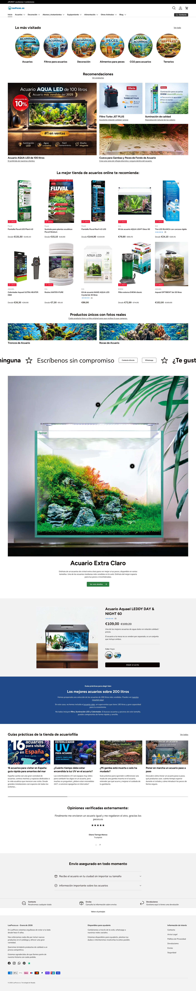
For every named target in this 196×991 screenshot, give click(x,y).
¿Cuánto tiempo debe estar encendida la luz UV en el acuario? (73, 769)
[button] (186, 8)
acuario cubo (89, 704)
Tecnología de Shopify (28, 983)
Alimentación (89, 14)
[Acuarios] (27, 46)
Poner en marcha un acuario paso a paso (166, 769)
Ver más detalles (96, 584)
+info (35, 2)
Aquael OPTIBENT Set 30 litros (168, 292)
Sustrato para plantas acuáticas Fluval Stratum (58, 230)
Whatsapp (62, 360)
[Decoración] (84, 46)
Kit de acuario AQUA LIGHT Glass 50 (134, 229)
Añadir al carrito (132, 665)
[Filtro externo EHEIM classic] (134, 264)
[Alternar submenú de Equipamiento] (80, 14)
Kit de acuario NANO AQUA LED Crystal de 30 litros (95, 293)
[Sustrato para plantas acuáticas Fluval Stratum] (61, 201)
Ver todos (184, 734)
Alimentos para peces (112, 61)
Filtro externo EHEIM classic (130, 292)
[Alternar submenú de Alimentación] (97, 14)
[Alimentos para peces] (112, 46)
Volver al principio (98, 912)
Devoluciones (173, 943)
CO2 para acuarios (140, 61)
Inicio (10, 14)
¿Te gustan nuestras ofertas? (126, 360)
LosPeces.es (17, 983)
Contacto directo (40, 360)
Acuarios (18, 14)
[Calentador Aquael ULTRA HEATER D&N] (24, 264)
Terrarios (169, 61)
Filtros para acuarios (55, 61)
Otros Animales (107, 14)
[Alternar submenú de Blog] (125, 14)
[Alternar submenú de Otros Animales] (115, 14)
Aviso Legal (172, 934)
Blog (121, 14)
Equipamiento (73, 14)
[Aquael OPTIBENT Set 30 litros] (171, 264)
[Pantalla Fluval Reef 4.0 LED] (98, 201)
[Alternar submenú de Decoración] (39, 14)
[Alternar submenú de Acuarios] (24, 14)
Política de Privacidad (176, 939)
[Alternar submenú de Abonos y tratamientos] (63, 14)
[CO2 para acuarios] (140, 46)
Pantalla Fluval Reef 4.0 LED (93, 229)
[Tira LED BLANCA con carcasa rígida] (171, 201)
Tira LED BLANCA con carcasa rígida (171, 229)
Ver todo (177, 27)
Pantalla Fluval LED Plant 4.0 (20, 229)
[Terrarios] (168, 46)
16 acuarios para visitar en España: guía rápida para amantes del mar (27, 769)
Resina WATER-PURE (54, 292)
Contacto (171, 930)
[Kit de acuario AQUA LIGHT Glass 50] (134, 201)
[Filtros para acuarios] (55, 46)
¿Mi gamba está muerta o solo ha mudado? (118, 769)
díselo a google (180, 360)
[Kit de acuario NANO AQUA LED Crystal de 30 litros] (98, 264)
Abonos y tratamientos (52, 14)
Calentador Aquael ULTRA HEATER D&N (23, 293)
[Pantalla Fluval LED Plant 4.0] (24, 201)
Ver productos (98, 78)
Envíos (170, 948)
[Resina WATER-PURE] (61, 264)
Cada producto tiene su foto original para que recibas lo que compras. (98, 318)
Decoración (32, 14)
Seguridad (171, 952)
